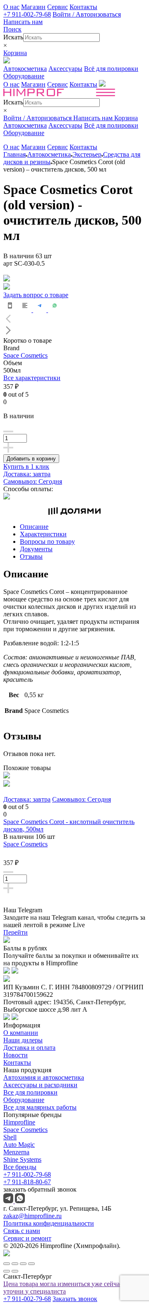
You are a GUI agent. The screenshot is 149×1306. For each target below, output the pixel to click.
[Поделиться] (15, 1263)
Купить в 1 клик (26, 466)
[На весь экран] (23, 1263)
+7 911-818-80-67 (27, 1181)
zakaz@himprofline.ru (32, 1215)
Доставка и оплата (29, 1047)
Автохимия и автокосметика (43, 1077)
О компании (20, 1032)
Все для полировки (30, 1092)
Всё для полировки (111, 68)
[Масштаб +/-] (31, 1263)
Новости (15, 1055)
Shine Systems (22, 1159)
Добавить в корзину (31, 459)
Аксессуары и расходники (40, 1084)
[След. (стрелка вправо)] (15, 1271)
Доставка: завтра (26, 473)
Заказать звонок (75, 1298)
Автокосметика (25, 68)
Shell (10, 1137)
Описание (34, 526)
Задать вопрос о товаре (35, 294)
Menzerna (16, 1152)
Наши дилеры (23, 1040)
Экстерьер (86, 154)
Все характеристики (31, 377)
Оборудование (23, 76)
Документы (36, 548)
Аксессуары (65, 68)
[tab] (83, 527)
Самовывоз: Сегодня (32, 481)
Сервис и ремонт (27, 1238)
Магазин (33, 6)
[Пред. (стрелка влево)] (6, 1271)
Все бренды (19, 1166)
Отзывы (31, 556)
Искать (13, 37)
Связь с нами (21, 1230)
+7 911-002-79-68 (27, 14)
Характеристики (43, 534)
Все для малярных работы (40, 1107)
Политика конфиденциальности (48, 1223)
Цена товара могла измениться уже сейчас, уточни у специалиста (63, 1287)
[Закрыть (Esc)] (6, 1263)
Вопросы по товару (47, 541)
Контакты (83, 6)
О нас (11, 6)
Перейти (15, 932)
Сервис (57, 6)
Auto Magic (19, 1144)
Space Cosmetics (25, 355)
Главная (14, 154)
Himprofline (19, 1122)
